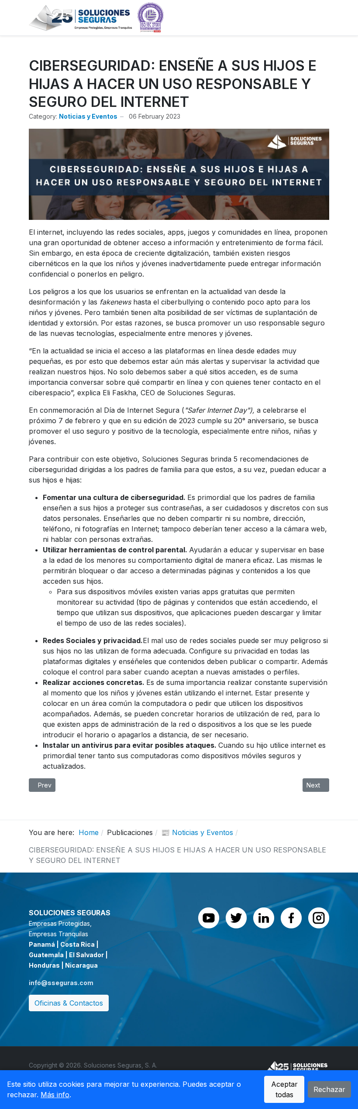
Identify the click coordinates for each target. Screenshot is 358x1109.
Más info (55, 1094)
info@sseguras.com (61, 982)
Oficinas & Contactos (68, 1003)
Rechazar (329, 1089)
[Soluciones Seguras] (96, 17)
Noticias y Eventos (88, 116)
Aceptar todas (284, 1089)
